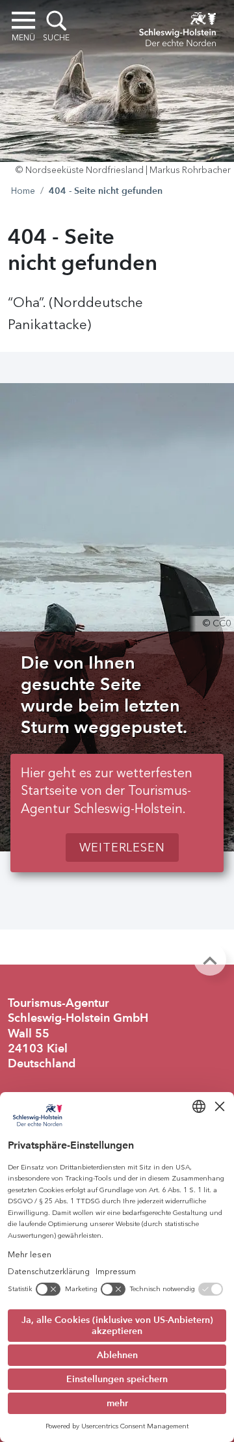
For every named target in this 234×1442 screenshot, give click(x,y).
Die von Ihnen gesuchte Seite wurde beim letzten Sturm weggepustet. (104, 695)
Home (23, 190)
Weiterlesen (122, 847)
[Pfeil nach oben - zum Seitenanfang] (210, 959)
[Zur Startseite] (177, 27)
